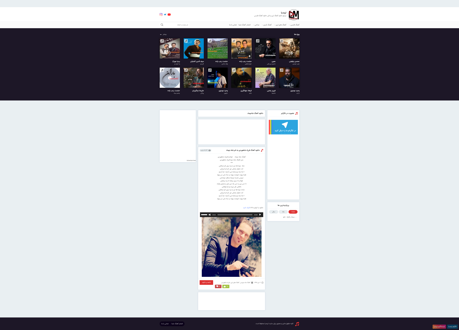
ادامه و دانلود (206, 282)
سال (273, 212)
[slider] (204, 214)
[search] (162, 25)
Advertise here (191, 161)
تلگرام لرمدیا (452, 326)
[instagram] (161, 14)
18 (227, 286)
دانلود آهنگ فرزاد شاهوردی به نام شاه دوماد (243, 150)
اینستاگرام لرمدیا (439, 326)
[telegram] (165, 14)
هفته (293, 212)
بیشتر (165, 34)
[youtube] (169, 14)
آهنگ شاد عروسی (245, 282)
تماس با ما (233, 25)
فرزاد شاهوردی (225, 282)
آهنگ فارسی (294, 25)
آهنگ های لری (281, 25)
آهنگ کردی (267, 25)
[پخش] (260, 215)
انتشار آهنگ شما (244, 25)
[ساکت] (210, 215)
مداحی (257, 25)
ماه (283, 212)
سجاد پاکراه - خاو (289, 217)
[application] (231, 214)
